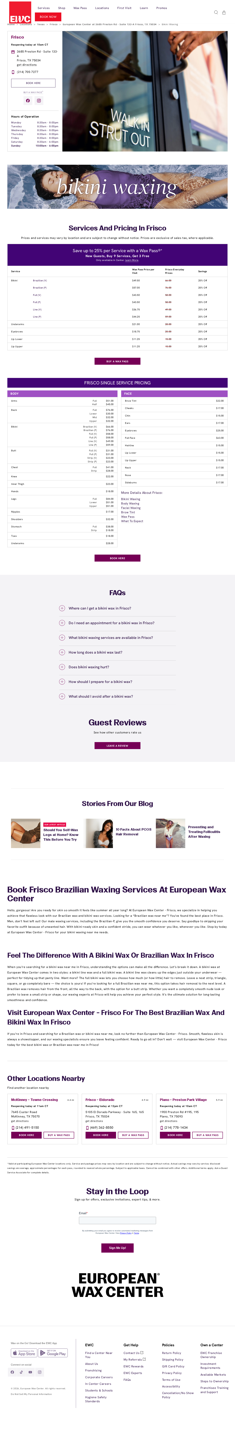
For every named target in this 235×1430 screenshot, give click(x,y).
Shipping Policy (172, 1360)
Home (11, 24)
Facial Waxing (131, 508)
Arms (14, 400)
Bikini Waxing (130, 499)
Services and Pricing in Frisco (117, 229)
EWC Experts (133, 1373)
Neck (128, 467)
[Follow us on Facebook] (28, 100)
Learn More (131, 260)
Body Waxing (130, 503)
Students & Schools (99, 1390)
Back (14, 410)
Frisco (54, 24)
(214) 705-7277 (27, 72)
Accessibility (171, 1386)
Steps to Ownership (214, 1381)
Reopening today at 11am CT (29, 1106)
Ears (127, 423)
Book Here (33, 83)
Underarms (17, 324)
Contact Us (132, 1353)
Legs (13, 498)
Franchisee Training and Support (214, 1390)
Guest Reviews (118, 723)
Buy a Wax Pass (33, 92)
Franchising (93, 1370)
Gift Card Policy (173, 1366)
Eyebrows (17, 331)
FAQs (127, 1380)
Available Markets (213, 1375)
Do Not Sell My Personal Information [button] (31, 1394)
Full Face (130, 437)
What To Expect (132, 521)
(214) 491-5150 (27, 1127)
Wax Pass (128, 517)
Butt (13, 450)
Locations (26, 24)
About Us (91, 1364)
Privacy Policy (172, 1373)
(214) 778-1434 (176, 1127)
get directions (27, 65)
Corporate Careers (99, 1377)
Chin (127, 415)
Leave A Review (117, 745)
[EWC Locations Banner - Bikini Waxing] (117, 208)
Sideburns (131, 482)
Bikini (14, 280)
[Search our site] (216, 12)
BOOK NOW (48, 17)
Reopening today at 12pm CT (104, 1106)
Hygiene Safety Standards (95, 1399)
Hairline (129, 445)
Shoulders (17, 519)
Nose (128, 475)
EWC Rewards (134, 1366)
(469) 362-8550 (101, 1127)
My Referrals (133, 1360)
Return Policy (171, 1353)
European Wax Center (32, 1388)
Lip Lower (16, 339)
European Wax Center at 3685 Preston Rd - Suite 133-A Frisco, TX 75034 (110, 24)
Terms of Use (171, 1380)
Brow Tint (130, 400)
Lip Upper (17, 346)
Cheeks (129, 408)
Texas (41, 24)
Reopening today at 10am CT (29, 44)
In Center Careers (98, 1384)
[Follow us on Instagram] (39, 100)
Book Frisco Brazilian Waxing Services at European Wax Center (116, 895)
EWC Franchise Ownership (211, 1355)
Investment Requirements (210, 1366)
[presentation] (101, 1373)
